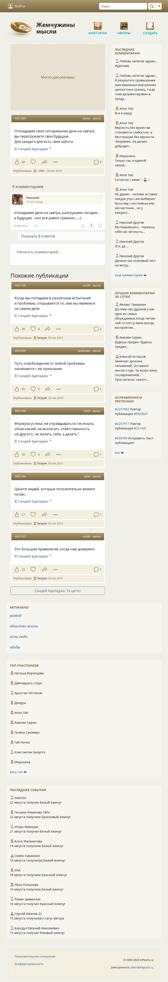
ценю (87, 476)
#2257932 (122, 409)
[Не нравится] (100, 225)
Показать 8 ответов (38, 236)
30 (23, 454)
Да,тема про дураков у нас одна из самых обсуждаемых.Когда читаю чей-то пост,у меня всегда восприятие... (135, 318)
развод (15, 615)
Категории (97, 24)
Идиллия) (122, 66)
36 (23, 329)
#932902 (140, 414)
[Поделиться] (44, 162)
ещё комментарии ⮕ (131, 275)
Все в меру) (123, 113)
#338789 (121, 438)
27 (23, 514)
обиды (15, 647)
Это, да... (121, 246)
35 (23, 389)
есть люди (19, 636)
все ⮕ (119, 453)
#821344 (20, 476)
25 (23, 569)
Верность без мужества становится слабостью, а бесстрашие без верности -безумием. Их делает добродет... (134, 137)
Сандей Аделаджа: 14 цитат (58, 590)
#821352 (20, 536)
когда (86, 285)
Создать (150, 24)
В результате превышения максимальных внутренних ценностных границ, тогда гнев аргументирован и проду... (135, 89)
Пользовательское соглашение (35, 956)
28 (23, 162)
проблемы (84, 351)
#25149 (139, 428)
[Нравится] (16, 162)
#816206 (20, 351)
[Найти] (152, 6)
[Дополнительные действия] (55, 162)
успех (87, 411)
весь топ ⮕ (18, 772)
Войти (20, 6)
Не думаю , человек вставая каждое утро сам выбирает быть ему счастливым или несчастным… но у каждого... (136, 203)
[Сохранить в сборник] (33, 162)
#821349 (20, 285)
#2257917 (122, 424)
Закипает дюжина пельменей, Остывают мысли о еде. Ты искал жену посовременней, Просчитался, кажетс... (136, 370)
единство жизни (24, 626)
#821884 (20, 118)
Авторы (124, 24)
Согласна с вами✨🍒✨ (133, 180)
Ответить (21, 226)
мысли (97, 118)
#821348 (20, 411)
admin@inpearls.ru (141, 967)
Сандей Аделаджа (33, 149)
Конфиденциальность (29, 964)
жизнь (86, 118)
